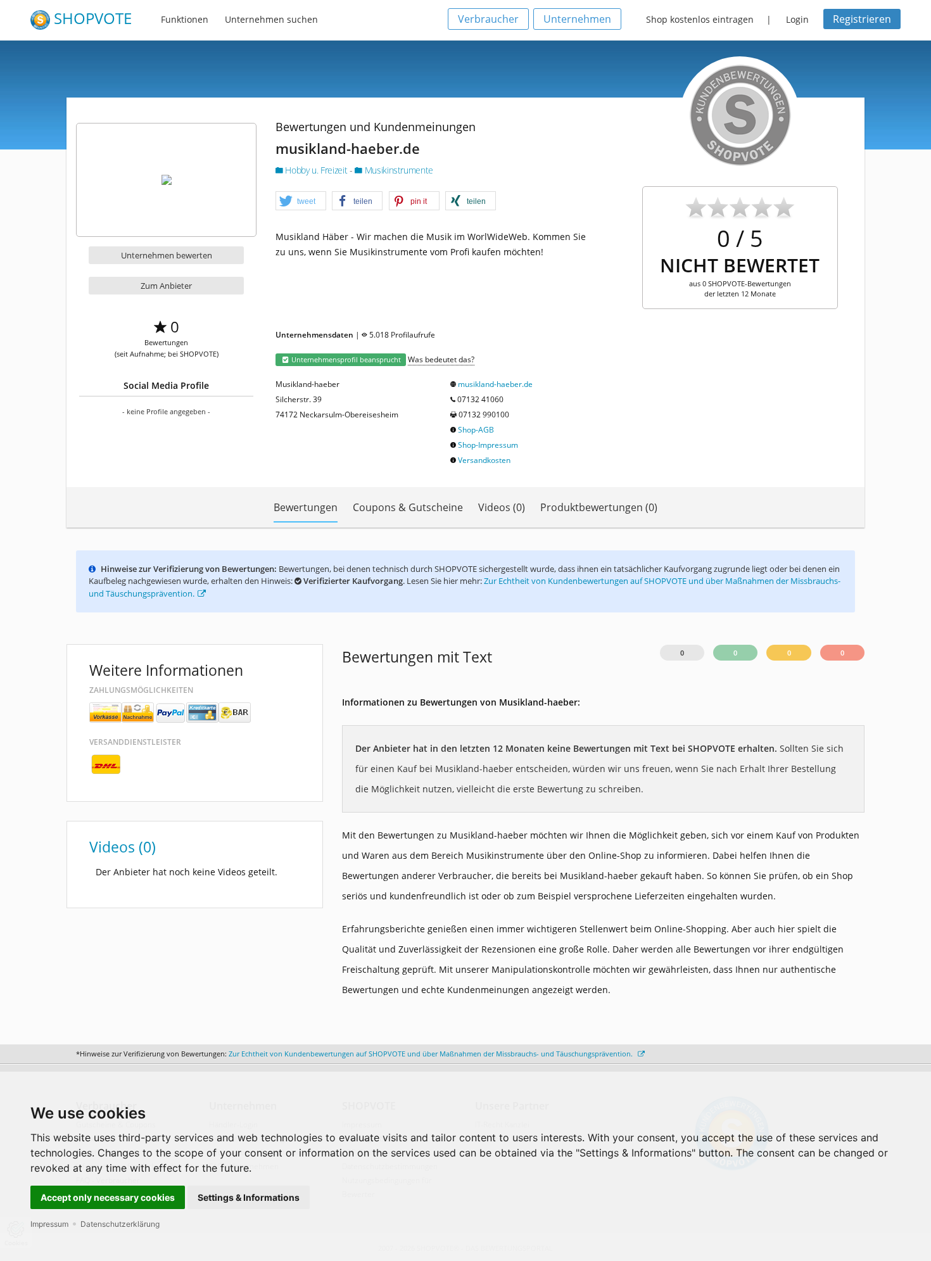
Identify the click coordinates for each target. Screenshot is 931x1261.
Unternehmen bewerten (166, 255)
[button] (301, 201)
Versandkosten (484, 460)
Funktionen (184, 19)
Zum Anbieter (166, 285)
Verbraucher (488, 19)
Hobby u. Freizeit (316, 170)
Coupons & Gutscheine (408, 507)
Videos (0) (501, 507)
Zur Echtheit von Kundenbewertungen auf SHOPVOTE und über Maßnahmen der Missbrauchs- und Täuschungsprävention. (432, 1053)
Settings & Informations (249, 1197)
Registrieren (862, 19)
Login (797, 19)
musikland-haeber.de (495, 384)
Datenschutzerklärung (120, 1224)
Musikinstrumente (397, 170)
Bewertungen (306, 507)
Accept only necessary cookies (108, 1197)
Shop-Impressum (488, 445)
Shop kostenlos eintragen (700, 19)
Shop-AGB (476, 429)
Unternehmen (577, 19)
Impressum (49, 1224)
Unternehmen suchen (271, 19)
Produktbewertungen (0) (598, 507)
